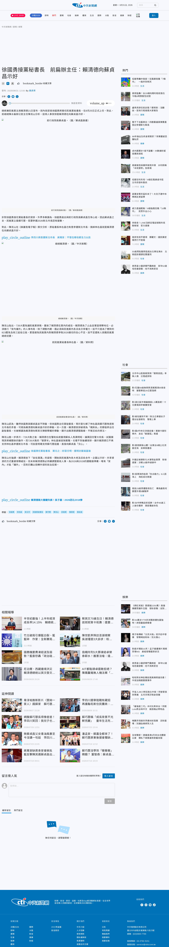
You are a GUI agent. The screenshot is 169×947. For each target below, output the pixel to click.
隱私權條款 (81, 937)
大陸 (107, 15)
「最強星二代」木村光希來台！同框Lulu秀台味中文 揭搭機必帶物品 (125, 709)
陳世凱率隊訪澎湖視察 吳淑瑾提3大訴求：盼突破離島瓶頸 (70, 640)
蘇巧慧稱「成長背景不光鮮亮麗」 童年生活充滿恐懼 (70, 722)
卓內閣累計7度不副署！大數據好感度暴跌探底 (125, 154)
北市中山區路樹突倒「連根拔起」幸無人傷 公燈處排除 (125, 376)
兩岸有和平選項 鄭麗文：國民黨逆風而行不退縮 (125, 240)
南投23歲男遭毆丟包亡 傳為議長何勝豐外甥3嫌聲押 (125, 491)
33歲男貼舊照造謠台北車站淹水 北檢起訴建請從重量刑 (125, 254)
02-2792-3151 (143, 941)
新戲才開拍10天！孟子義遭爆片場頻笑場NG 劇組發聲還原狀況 (125, 652)
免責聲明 (80, 941)
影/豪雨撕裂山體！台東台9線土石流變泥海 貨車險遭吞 (125, 448)
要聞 (62, 15)
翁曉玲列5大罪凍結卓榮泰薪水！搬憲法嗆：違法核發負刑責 (70, 657)
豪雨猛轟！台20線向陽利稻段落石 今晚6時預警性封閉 (125, 96)
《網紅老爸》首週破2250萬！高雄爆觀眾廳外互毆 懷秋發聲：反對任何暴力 (125, 608)
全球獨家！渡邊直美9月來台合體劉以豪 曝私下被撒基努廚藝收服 (125, 738)
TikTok (154, 904)
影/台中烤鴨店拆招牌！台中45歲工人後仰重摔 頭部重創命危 (125, 506)
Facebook (141, 904)
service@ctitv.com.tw (146, 945)
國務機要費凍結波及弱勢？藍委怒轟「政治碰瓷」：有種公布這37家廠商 (12, 657)
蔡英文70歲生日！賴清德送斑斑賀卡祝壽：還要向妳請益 (70, 623)
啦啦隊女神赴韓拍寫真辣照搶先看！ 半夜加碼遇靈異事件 (125, 680)
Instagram (146, 904)
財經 (130, 15)
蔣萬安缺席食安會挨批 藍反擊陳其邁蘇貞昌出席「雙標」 (12, 755)
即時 (47, 15)
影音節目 (55, 930)
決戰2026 (36, 15)
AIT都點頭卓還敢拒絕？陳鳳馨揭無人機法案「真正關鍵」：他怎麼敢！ (70, 674)
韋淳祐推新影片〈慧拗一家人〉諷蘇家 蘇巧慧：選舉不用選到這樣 (12, 705)
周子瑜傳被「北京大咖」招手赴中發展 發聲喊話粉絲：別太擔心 (125, 637)
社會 (69, 15)
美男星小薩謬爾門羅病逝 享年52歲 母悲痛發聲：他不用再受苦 (125, 269)
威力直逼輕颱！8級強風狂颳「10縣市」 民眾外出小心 (125, 211)
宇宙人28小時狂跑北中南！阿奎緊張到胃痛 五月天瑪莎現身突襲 (125, 695)
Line (150, 904)
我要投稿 (106, 941)
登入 (154, 15)
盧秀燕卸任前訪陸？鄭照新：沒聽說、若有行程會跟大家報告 (125, 111)
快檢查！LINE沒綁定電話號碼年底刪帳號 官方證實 (125, 226)
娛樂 (77, 15)
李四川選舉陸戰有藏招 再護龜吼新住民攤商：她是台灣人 (70, 705)
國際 (99, 15)
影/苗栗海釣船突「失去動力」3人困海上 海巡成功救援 (125, 477)
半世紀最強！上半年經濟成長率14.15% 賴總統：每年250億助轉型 (12, 623)
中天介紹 (80, 927)
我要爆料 (106, 937)
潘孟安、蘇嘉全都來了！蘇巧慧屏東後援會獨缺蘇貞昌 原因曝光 (70, 738)
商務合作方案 (82, 944)
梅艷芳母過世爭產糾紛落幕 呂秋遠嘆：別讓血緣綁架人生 (125, 724)
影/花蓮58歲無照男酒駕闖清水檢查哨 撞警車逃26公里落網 (125, 391)
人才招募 (80, 930)
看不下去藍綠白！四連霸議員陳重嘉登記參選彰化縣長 (125, 125)
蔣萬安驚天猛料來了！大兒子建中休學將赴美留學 (125, 197)
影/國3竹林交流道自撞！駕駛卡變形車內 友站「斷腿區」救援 (125, 434)
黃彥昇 (32, 91)
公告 (104, 927)
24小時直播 (56, 927)
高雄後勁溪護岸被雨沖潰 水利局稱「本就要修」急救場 (125, 168)
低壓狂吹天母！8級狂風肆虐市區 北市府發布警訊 (125, 182)
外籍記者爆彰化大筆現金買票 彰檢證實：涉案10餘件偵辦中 (125, 463)
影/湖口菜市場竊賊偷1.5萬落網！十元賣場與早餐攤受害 (125, 405)
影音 (114, 15)
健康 (122, 15)
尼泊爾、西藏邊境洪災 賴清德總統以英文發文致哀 (12, 674)
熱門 (54, 15)
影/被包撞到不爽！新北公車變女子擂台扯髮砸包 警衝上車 (125, 419)
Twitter (137, 904)
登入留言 (108, 776)
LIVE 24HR (19, 15)
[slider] (39, 103)
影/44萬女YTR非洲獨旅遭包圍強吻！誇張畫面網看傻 (125, 623)
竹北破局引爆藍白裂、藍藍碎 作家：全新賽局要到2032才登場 (12, 640)
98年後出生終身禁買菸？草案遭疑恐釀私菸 (125, 139)
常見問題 (106, 930)
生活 (92, 15)
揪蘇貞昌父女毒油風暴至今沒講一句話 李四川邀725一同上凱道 (12, 738)
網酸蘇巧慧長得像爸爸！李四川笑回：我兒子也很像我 (12, 722)
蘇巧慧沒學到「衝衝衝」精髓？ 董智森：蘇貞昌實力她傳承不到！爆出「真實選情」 (70, 755)
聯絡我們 (106, 934)
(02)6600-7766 (139, 934)
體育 (84, 15)
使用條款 (80, 934)
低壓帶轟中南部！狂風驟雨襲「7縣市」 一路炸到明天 (125, 82)
